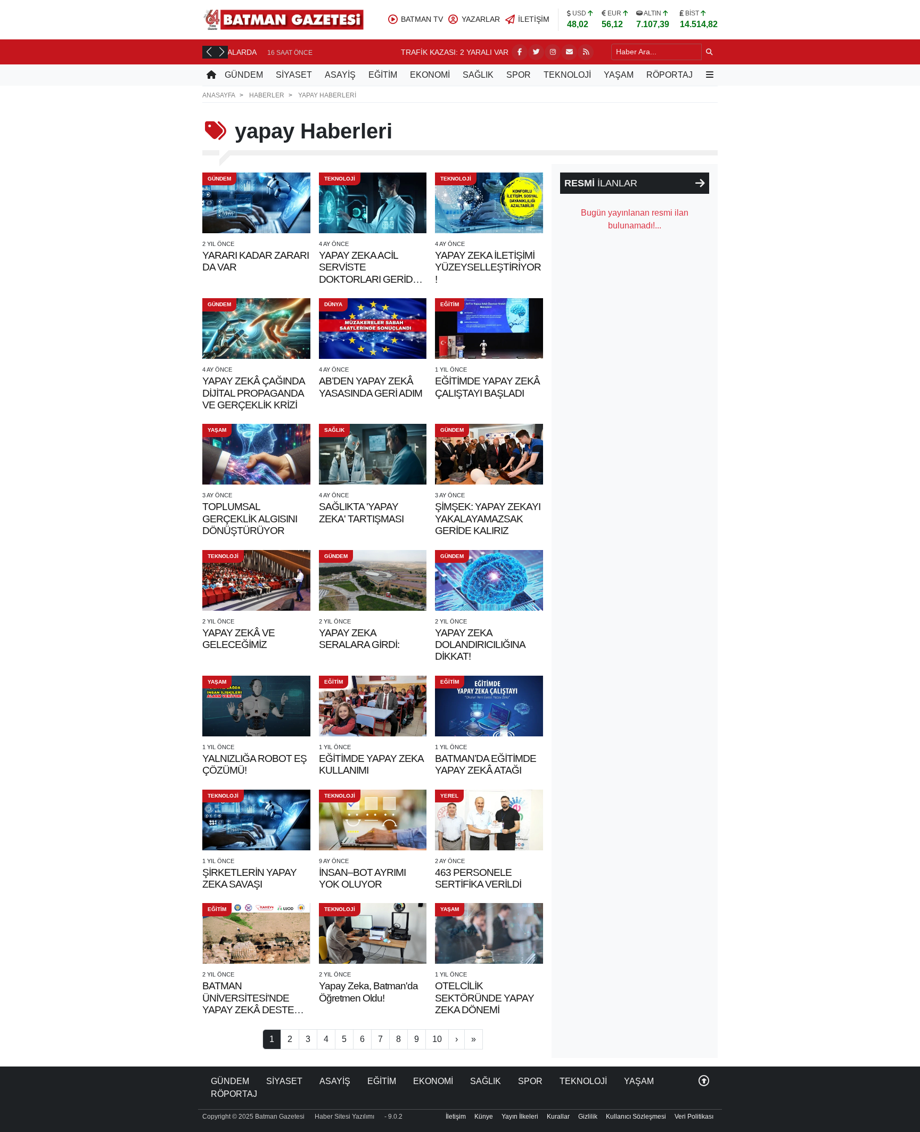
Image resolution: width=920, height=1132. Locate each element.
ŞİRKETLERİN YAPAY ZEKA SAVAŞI (249, 878)
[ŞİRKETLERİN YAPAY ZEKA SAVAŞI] (256, 820)
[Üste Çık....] (704, 1081)
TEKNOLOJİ (567, 74)
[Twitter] (536, 52)
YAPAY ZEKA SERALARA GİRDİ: (359, 638)
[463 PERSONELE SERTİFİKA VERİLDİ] (489, 820)
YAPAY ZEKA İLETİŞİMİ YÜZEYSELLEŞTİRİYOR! (488, 267)
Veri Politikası (694, 1116)
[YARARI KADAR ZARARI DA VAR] (256, 203)
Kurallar (558, 1116)
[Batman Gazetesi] (283, 18)
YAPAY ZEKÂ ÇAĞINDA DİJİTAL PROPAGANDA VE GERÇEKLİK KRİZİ (253, 393)
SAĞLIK (478, 74)
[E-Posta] (569, 52)
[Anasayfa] (211, 75)
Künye (483, 1116)
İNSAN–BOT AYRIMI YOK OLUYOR (362, 878)
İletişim (456, 1116)
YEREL (449, 796)
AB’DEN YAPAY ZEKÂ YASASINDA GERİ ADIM (370, 386)
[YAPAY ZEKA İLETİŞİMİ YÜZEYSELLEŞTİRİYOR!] (489, 203)
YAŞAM (619, 74)
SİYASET (294, 74)
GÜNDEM (244, 74)
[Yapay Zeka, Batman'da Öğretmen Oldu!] (373, 933)
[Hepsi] (700, 183)
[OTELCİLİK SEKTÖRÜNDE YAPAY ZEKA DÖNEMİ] (489, 933)
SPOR (518, 74)
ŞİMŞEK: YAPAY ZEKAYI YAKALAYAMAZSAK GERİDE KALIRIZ (487, 518)
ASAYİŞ (340, 74)
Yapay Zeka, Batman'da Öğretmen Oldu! (368, 991)
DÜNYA (333, 304)
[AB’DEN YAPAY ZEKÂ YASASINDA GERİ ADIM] (373, 328)
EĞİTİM (382, 74)
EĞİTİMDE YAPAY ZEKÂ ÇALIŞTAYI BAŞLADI (487, 386)
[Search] (709, 52)
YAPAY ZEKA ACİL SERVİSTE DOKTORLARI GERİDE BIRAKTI (369, 273)
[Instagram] (553, 52)
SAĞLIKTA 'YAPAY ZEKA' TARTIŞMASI (361, 512)
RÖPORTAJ (669, 74)
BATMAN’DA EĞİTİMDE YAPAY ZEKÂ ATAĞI (485, 764)
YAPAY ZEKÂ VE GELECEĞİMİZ (238, 638)
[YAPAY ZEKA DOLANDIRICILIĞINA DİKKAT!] (489, 580)
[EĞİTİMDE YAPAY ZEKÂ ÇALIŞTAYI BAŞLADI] (489, 328)
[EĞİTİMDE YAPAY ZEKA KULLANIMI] (373, 706)
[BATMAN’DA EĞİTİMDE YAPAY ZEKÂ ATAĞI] (489, 706)
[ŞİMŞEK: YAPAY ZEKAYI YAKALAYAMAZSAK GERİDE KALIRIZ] (489, 454)
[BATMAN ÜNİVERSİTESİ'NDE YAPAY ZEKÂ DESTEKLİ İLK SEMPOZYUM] (256, 933)
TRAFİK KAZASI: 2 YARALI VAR (290, 52)
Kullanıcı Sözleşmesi (636, 1116)
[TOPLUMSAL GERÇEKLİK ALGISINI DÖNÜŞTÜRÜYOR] (256, 454)
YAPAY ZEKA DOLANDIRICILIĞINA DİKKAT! (480, 644)
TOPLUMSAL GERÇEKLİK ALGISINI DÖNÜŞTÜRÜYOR (249, 518)
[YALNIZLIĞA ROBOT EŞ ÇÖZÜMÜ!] (256, 706)
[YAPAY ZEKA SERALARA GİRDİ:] (373, 580)
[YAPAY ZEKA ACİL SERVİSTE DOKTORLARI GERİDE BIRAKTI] (373, 203)
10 (437, 1039)
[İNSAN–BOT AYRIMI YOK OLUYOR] (373, 820)
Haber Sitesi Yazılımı (344, 1116)
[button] (208, 51)
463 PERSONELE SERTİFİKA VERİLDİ (478, 878)
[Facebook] (520, 52)
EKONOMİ (430, 74)
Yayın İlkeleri (520, 1116)
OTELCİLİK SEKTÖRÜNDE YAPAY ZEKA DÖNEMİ (484, 997)
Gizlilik (587, 1116)
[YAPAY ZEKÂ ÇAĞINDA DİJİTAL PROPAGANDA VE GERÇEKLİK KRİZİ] (256, 328)
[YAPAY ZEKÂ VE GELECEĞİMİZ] (256, 580)
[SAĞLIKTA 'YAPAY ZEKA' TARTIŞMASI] (373, 454)
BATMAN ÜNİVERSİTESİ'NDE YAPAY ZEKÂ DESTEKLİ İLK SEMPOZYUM (255, 1003)
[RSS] (586, 52)
